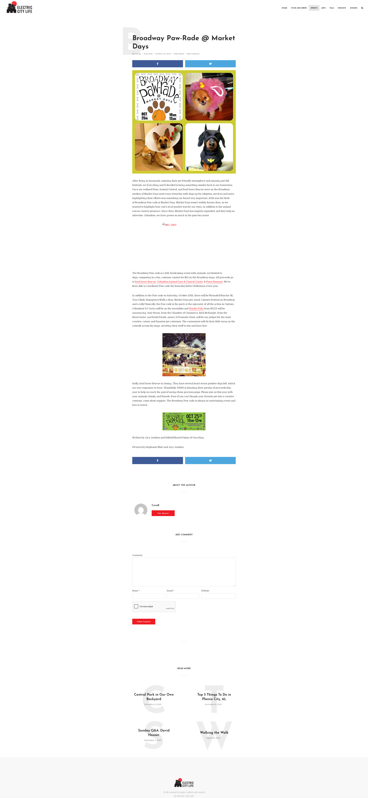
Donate (353, 8)
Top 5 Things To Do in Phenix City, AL (214, 697)
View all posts (163, 513)
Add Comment (192, 54)
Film (332, 8)
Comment (137, 555)
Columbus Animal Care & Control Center (180, 281)
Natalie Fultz (196, 308)
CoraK (138, 54)
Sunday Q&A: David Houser (154, 733)
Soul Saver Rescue (145, 281)
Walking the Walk (214, 733)
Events (314, 8)
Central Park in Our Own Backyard (154, 697)
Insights (342, 8)
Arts (323, 8)
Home (284, 8)
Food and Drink (299, 8)
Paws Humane (214, 281)
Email (170, 591)
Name (136, 591)
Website (205, 591)
